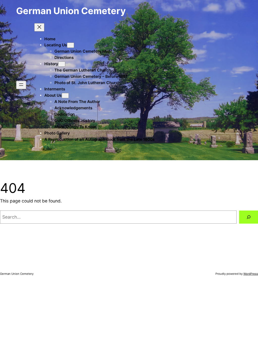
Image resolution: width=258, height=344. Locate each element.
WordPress (250, 274)
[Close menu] (39, 27)
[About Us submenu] (65, 95)
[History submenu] (61, 64)
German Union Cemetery (71, 10)
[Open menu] (21, 85)
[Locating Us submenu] (70, 45)
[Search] (248, 217)
